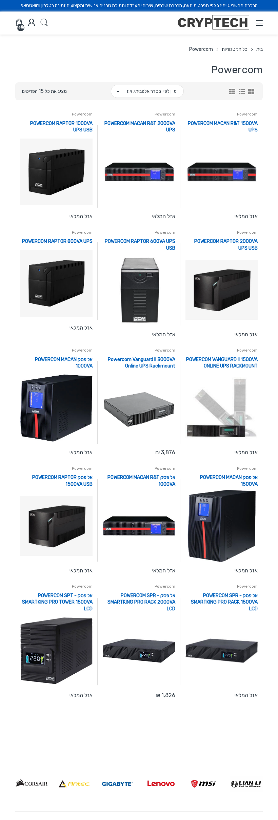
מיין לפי (170, 91)
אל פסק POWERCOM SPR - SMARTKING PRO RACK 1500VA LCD (224, 602)
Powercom (247, 114)
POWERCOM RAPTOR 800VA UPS (57, 241)
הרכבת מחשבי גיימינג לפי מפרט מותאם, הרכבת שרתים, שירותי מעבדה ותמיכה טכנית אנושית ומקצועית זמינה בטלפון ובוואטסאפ (139, 5)
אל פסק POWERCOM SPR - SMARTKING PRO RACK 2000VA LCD (141, 602)
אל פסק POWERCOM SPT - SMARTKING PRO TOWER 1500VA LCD (57, 602)
